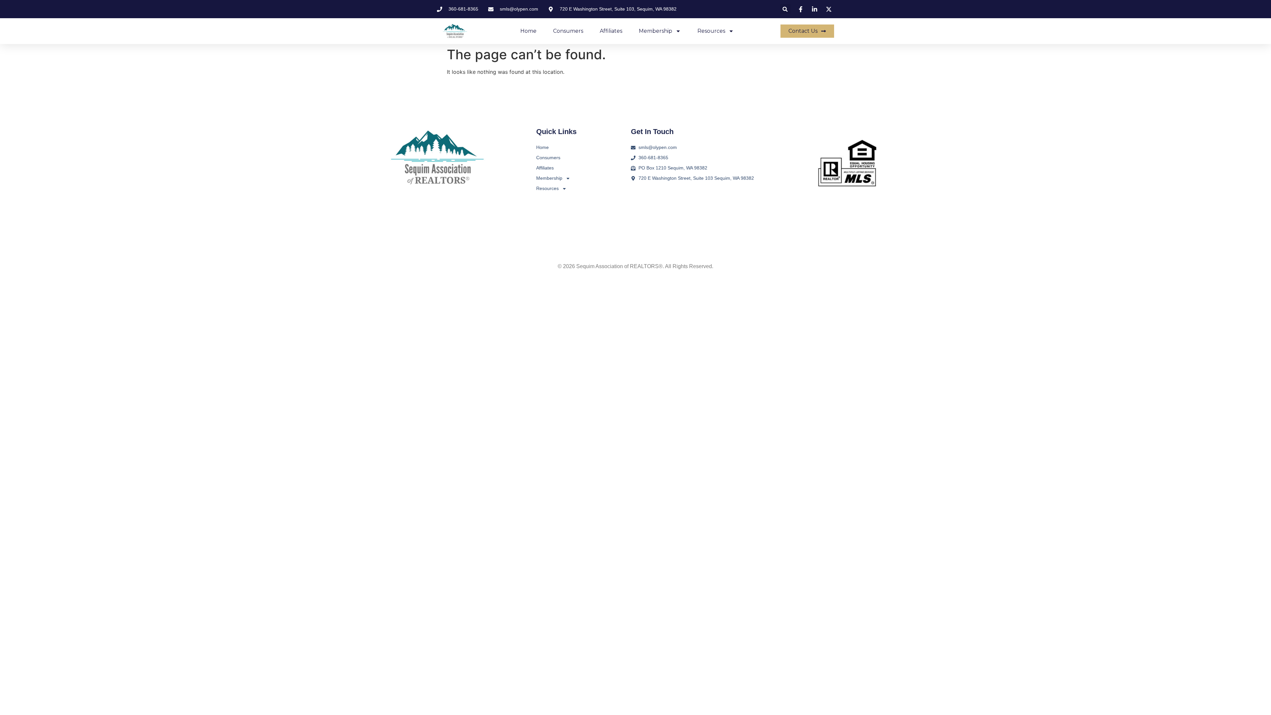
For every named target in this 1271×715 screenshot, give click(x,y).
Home (528, 31)
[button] (785, 9)
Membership (655, 31)
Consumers (568, 31)
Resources (711, 31)
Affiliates (611, 31)
